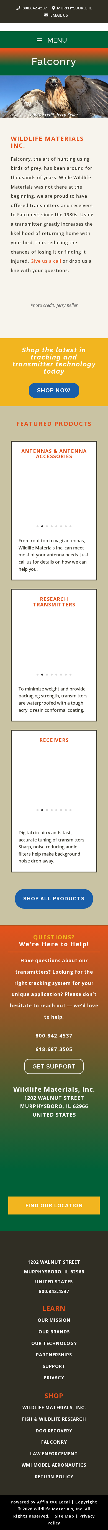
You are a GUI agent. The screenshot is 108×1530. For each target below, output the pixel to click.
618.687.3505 (54, 1049)
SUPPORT (54, 1366)
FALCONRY (54, 1442)
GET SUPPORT (54, 1066)
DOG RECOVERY (54, 1431)
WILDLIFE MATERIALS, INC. (54, 1407)
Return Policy (54, 1477)
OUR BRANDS (54, 1332)
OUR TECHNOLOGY (54, 1343)
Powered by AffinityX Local (40, 1502)
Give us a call (45, 261)
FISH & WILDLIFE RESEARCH (54, 1419)
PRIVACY (54, 1378)
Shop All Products (54, 898)
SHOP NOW (54, 390)
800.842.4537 (34, 8)
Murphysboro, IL (74, 8)
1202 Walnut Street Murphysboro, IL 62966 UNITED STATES (54, 1106)
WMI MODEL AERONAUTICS (54, 1465)
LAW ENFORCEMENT (54, 1454)
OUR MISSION (54, 1320)
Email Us (59, 15)
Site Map (64, 1516)
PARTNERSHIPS (54, 1355)
